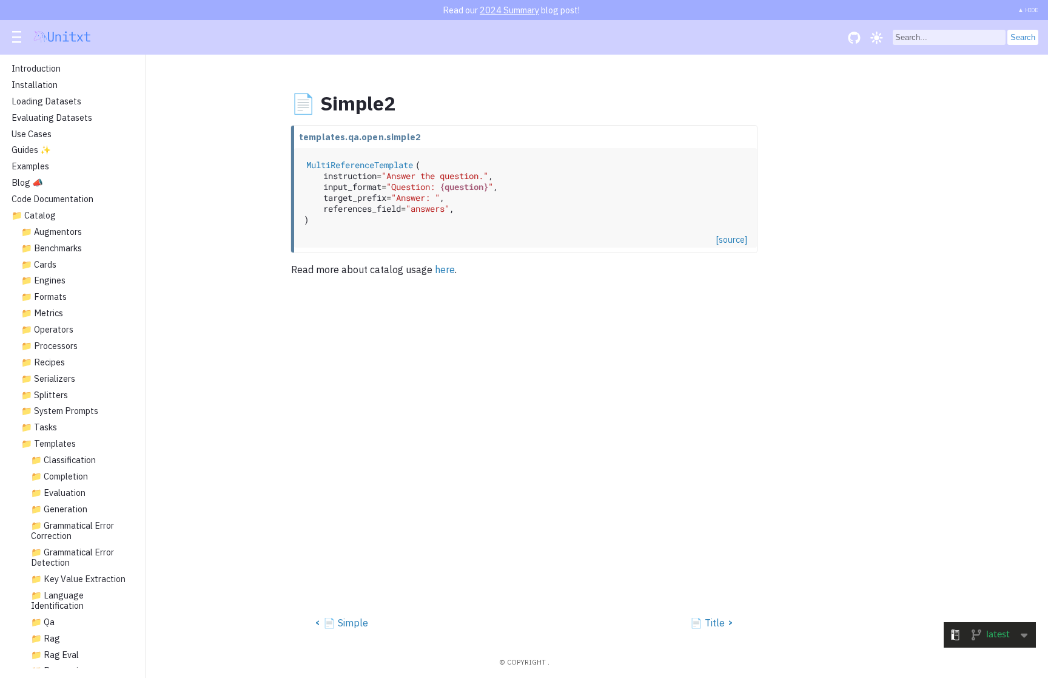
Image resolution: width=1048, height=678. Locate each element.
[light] (876, 37)
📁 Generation (59, 509)
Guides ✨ (31, 149)
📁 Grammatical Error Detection (72, 557)
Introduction (36, 68)
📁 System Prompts (59, 410)
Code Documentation (52, 199)
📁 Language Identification (57, 600)
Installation (35, 85)
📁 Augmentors (51, 231)
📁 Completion (59, 476)
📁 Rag (45, 638)
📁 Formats (44, 296)
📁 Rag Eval (55, 654)
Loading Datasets (46, 101)
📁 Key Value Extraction (78, 579)
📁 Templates (48, 443)
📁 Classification (63, 460)
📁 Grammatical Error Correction (72, 530)
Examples (30, 166)
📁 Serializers (48, 378)
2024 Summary (509, 10)
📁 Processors (49, 346)
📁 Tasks (39, 427)
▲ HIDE (1028, 10)
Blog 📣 (27, 182)
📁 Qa (43, 622)
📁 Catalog (34, 215)
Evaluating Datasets (52, 117)
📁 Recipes (43, 362)
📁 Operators (47, 329)
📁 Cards (38, 264)
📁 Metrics (42, 313)
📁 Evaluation (58, 492)
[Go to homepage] (62, 38)
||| (18, 38)
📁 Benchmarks (51, 248)
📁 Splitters (44, 395)
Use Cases (32, 134)
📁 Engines (43, 280)
